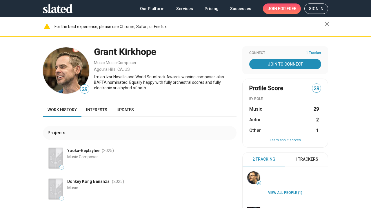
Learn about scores (285, 140)
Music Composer (121, 62)
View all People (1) (285, 193)
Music (99, 62)
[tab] (264, 159)
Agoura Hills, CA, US (112, 69)
